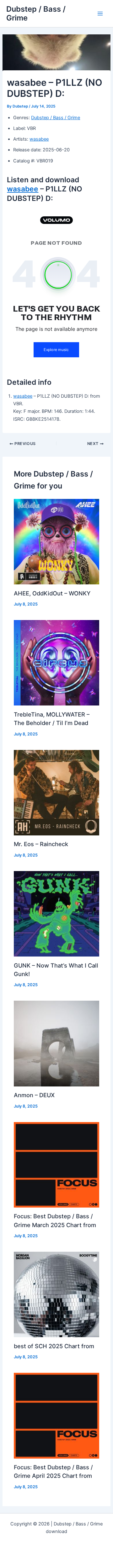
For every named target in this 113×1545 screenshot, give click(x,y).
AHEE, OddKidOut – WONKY (52, 593)
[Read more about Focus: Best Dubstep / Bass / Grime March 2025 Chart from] (56, 1164)
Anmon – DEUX (34, 1094)
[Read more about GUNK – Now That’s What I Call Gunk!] (56, 913)
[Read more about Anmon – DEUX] (56, 1043)
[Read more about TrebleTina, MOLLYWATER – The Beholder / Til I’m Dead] (56, 662)
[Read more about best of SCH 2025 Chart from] (56, 1294)
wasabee (39, 139)
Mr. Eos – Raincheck (41, 843)
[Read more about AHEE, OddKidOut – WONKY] (56, 541)
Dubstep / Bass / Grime (36, 13)
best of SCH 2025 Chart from (54, 1346)
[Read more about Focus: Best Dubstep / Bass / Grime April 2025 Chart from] (56, 1415)
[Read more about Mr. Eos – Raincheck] (56, 792)
